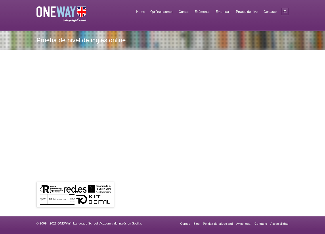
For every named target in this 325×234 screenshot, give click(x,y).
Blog (196, 223)
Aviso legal (243, 223)
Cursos (184, 11)
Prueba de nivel (247, 11)
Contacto (270, 11)
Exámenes (202, 11)
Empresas (223, 11)
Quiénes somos (161, 11)
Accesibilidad (279, 223)
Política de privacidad (218, 223)
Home (140, 11)
